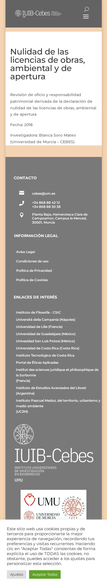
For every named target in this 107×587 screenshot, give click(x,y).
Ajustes (16, 574)
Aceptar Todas (44, 574)
